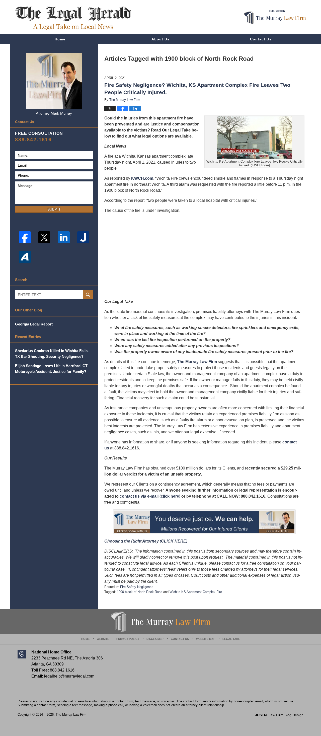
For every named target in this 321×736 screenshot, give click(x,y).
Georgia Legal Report (34, 324)
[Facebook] (25, 237)
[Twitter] (44, 237)
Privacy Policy (127, 638)
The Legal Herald (73, 18)
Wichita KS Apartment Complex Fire (196, 592)
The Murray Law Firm (197, 362)
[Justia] (83, 237)
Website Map (205, 638)
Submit (54, 209)
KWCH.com (142, 178)
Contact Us (261, 39)
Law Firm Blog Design (279, 715)
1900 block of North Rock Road (139, 592)
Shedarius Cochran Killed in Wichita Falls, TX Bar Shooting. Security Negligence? (52, 354)
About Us (160, 39)
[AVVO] (25, 257)
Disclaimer (155, 638)
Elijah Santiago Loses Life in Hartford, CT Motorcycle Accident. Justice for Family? (51, 369)
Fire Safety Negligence (136, 587)
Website (103, 638)
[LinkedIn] (63, 237)
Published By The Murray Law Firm (275, 17)
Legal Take (231, 638)
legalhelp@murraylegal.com (69, 676)
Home (60, 39)
